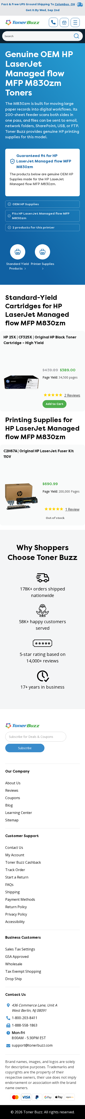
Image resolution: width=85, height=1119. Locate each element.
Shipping (12, 892)
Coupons (12, 797)
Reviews (11, 790)
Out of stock (55, 518)
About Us (12, 783)
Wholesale (13, 964)
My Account (14, 855)
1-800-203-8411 (24, 1017)
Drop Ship (13, 978)
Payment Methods (20, 899)
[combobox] (42, 36)
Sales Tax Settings (20, 949)
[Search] (77, 36)
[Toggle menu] (75, 22)
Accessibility (15, 921)
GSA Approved (17, 956)
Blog (9, 805)
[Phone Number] (53, 22)
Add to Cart (54, 404)
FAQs (9, 884)
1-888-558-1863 (24, 1025)
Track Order (15, 869)
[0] (64, 22)
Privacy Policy (16, 914)
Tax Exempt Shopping (23, 971)
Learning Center (18, 812)
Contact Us (14, 847)
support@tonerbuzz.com (32, 1045)
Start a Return (16, 877)
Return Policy (16, 906)
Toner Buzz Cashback (23, 862)
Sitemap (12, 820)
